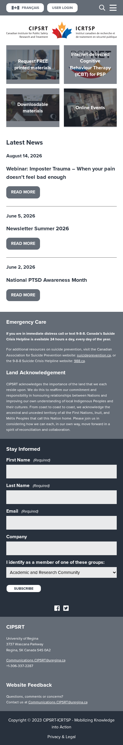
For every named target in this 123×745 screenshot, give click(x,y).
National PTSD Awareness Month (46, 280)
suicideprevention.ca (94, 355)
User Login (62, 8)
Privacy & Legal (61, 736)
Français (30, 8)
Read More (23, 192)
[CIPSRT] (61, 37)
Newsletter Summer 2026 (37, 228)
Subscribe (23, 588)
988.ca (79, 361)
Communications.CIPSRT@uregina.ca (35, 660)
